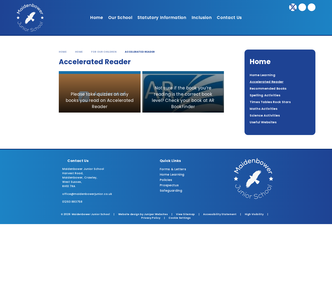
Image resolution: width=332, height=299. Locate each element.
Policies (166, 180)
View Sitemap (185, 214)
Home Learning (172, 174)
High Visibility (254, 214)
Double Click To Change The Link (100, 92)
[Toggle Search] (311, 7)
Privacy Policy (150, 218)
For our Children (104, 52)
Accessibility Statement (220, 214)
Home (63, 52)
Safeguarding (171, 190)
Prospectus (169, 185)
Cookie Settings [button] (180, 218)
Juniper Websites (156, 214)
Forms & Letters (173, 169)
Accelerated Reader (140, 52)
